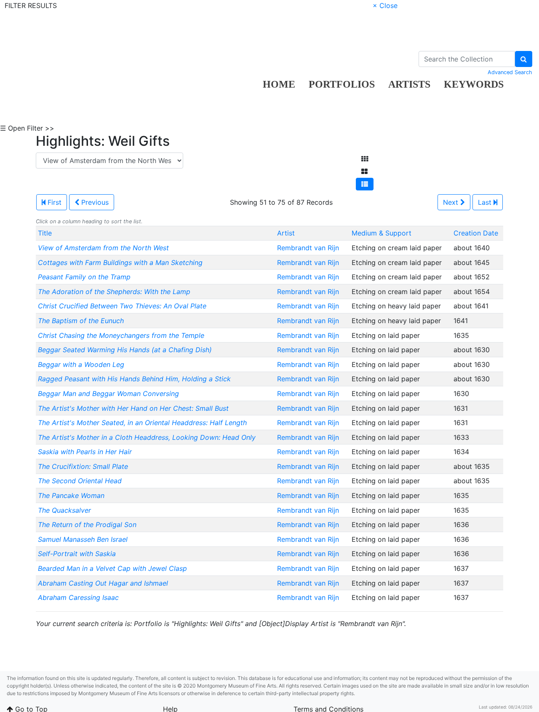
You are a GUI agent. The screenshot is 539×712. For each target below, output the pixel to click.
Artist (286, 233)
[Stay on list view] (365, 184)
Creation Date (476, 233)
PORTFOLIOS (342, 84)
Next (451, 202)
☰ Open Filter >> (27, 128)
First (53, 202)
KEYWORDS (474, 84)
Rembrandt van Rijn (309, 248)
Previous (94, 202)
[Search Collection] (523, 59)
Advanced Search (510, 72)
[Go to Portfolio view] (364, 171)
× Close (385, 5)
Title (45, 233)
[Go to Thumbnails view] (365, 159)
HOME (279, 84)
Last (486, 202)
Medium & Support (381, 233)
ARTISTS (409, 84)
